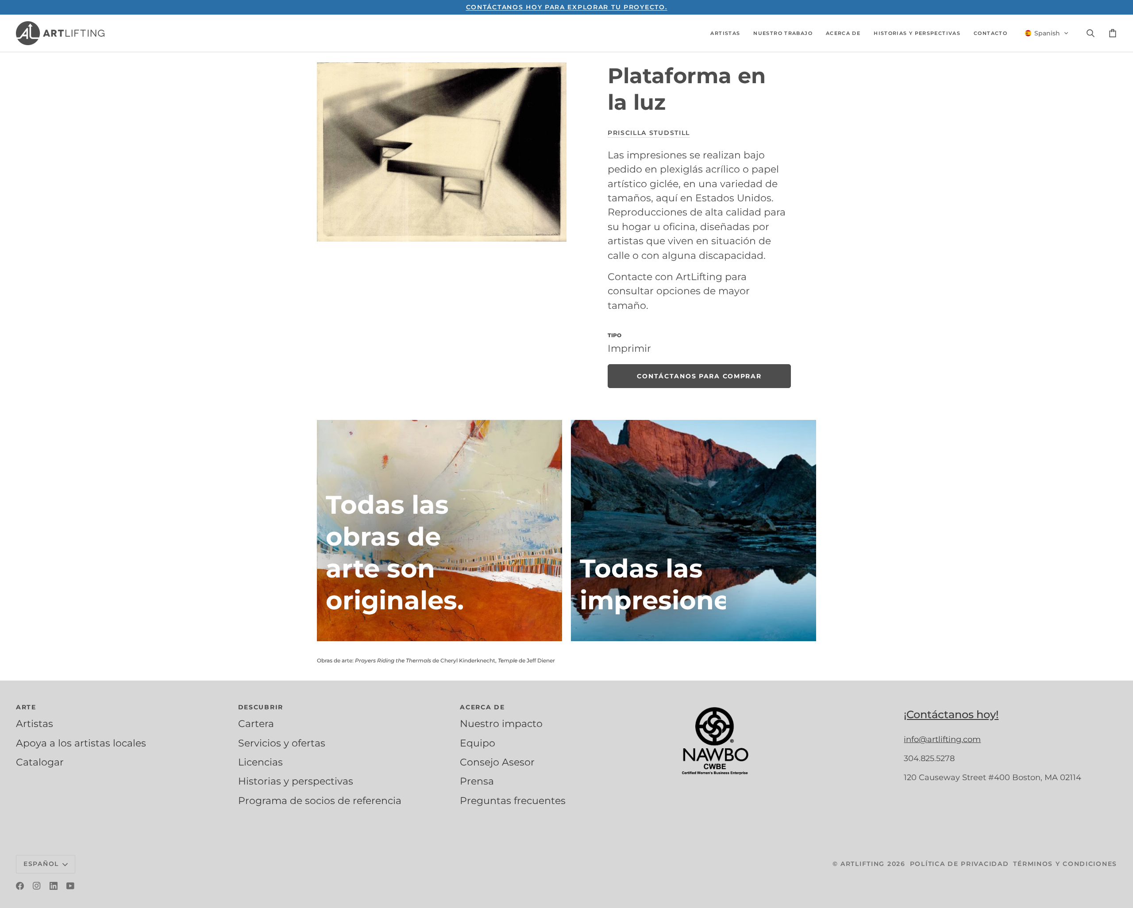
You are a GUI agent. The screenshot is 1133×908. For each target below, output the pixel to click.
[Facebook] (20, 886)
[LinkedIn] (54, 886)
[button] (725, 33)
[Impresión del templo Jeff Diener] (693, 530)
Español (41, 864)
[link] (699, 376)
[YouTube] (70, 886)
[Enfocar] (441, 151)
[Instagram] (37, 886)
